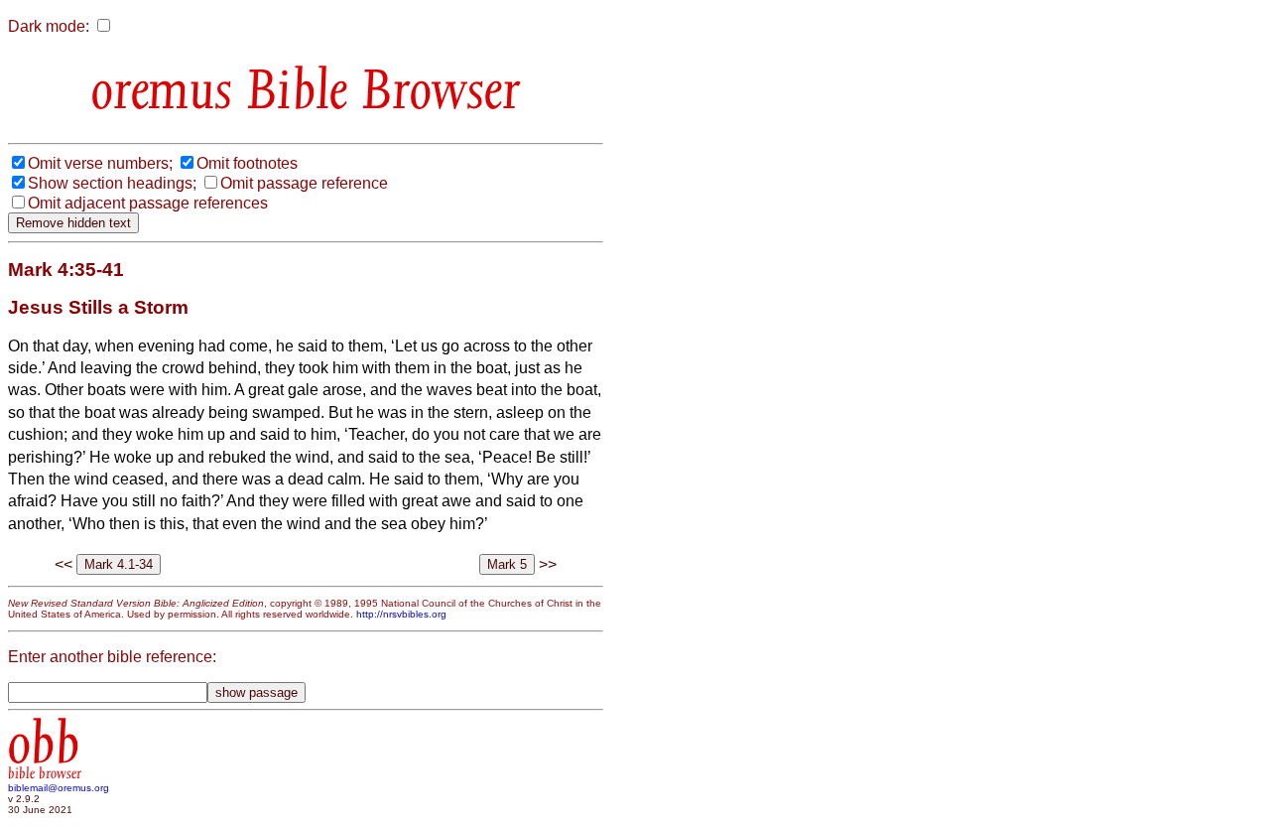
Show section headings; (112, 183)
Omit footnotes (247, 163)
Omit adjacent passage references (148, 203)
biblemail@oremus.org (58, 787)
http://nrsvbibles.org (401, 614)
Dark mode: (48, 26)
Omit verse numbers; (100, 163)
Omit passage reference (304, 183)
